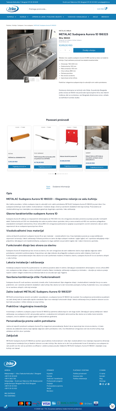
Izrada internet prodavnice (72, 409)
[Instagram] (103, 384)
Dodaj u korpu (89, 50)
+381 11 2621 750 (10, 379)
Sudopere (20, 25)
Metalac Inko (65, 41)
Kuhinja (23, 17)
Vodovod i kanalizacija (77, 17)
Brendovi (105, 17)
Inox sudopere (29, 25)
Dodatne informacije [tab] (61, 187)
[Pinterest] (108, 384)
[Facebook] (100, 384)
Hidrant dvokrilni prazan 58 (68, 156)
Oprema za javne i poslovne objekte (47, 17)
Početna (8, 25)
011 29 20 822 (92, 2)
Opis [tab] (48, 187)
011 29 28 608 (33, 2)
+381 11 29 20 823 (11, 388)
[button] (54, 32)
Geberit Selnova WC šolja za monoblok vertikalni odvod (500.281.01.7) (94, 158)
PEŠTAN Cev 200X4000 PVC (16, 157)
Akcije (95, 17)
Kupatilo (10, 17)
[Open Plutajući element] (5, 406)
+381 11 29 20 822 (11, 386)
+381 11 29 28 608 (11, 376)
